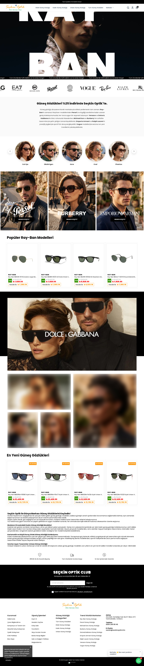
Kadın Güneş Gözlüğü (60, 8)
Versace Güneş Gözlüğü (88, 642)
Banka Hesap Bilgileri (38, 636)
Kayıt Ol (89, 583)
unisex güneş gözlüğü (66, 546)
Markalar (109, 8)
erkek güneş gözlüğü (15, 538)
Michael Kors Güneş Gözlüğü (89, 626)
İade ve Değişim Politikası (40, 639)
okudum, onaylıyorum (84, 592)
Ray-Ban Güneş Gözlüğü (88, 619)
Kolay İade (35, 626)
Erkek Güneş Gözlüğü (43, 8)
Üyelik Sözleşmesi (13, 632)
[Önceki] (10, 151)
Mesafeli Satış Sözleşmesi (16, 629)
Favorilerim (35, 629)
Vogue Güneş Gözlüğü (87, 646)
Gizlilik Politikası (86, 587)
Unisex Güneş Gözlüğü (77, 8)
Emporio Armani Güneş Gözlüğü (91, 636)
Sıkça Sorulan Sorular (39, 632)
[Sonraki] (134, 151)
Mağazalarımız (36, 642)
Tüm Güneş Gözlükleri (95, 8)
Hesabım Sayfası (37, 622)
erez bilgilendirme (11, 656)
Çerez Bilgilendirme (13, 622)
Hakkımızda (11, 619)
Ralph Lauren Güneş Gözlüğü (90, 639)
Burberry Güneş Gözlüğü (88, 629)
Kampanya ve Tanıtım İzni (16, 626)
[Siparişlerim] (132, 7)
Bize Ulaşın (10, 639)
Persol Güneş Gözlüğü (87, 622)
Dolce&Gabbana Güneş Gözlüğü (91, 632)
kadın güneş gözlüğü (107, 527)
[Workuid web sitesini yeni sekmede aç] (72, 663)
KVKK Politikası (12, 636)
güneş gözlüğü (56, 516)
